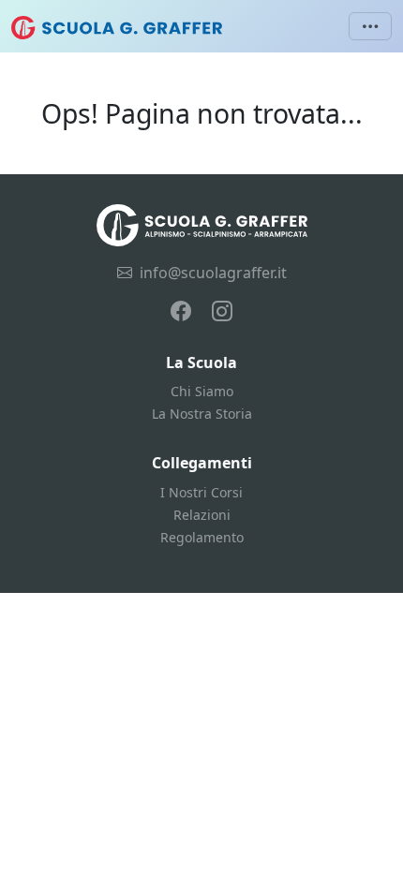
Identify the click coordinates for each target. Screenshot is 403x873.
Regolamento (202, 537)
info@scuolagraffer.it (213, 272)
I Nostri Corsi (201, 492)
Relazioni (202, 515)
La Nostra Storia (202, 413)
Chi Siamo (202, 391)
